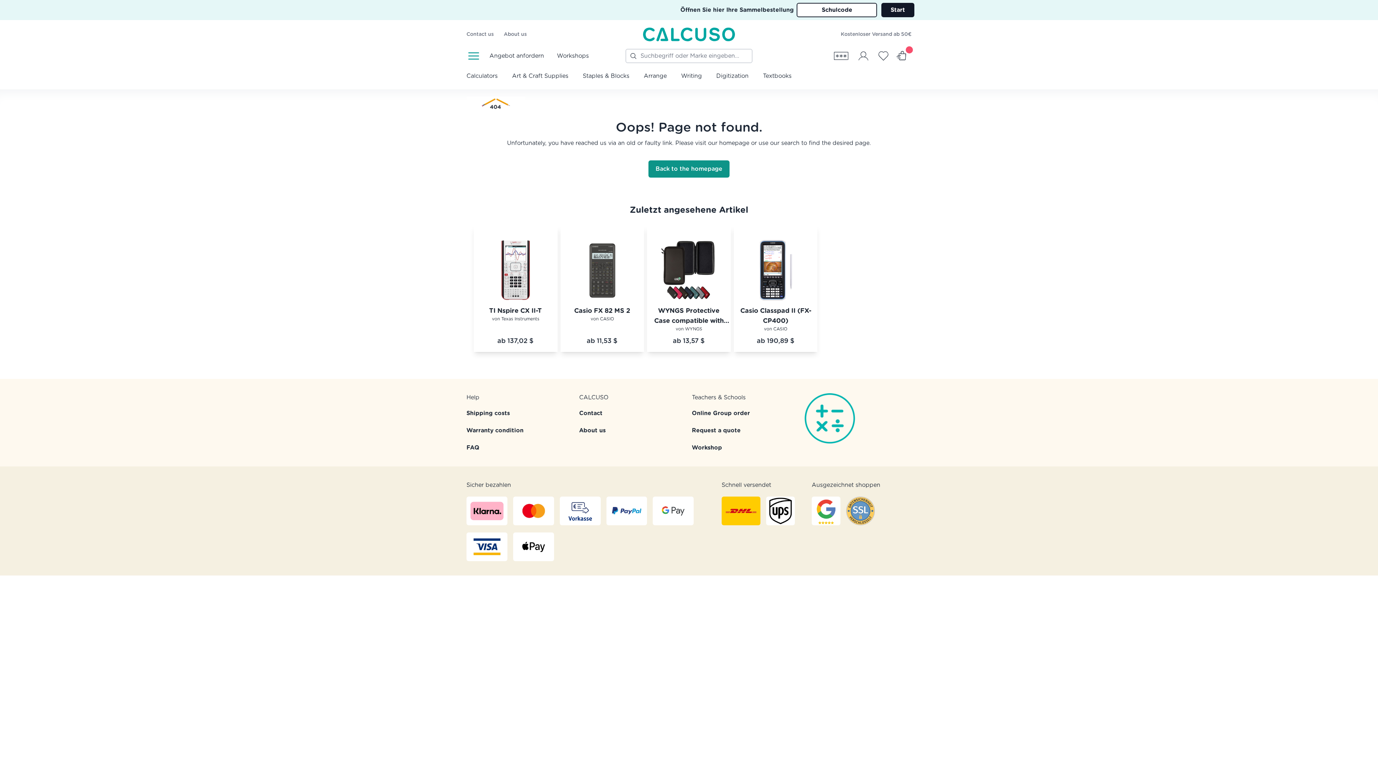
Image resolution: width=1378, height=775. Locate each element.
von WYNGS (689, 329)
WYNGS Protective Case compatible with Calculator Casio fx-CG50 (689, 317)
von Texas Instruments (515, 319)
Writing (691, 76)
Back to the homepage (689, 169)
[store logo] (689, 34)
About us (515, 34)
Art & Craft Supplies (540, 76)
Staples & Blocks (606, 76)
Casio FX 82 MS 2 (602, 311)
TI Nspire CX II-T (515, 311)
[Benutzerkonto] (863, 56)
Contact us (480, 34)
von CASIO (602, 319)
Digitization (732, 76)
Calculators (482, 76)
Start (898, 10)
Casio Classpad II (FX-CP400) (775, 316)
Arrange (655, 76)
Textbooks (777, 76)
